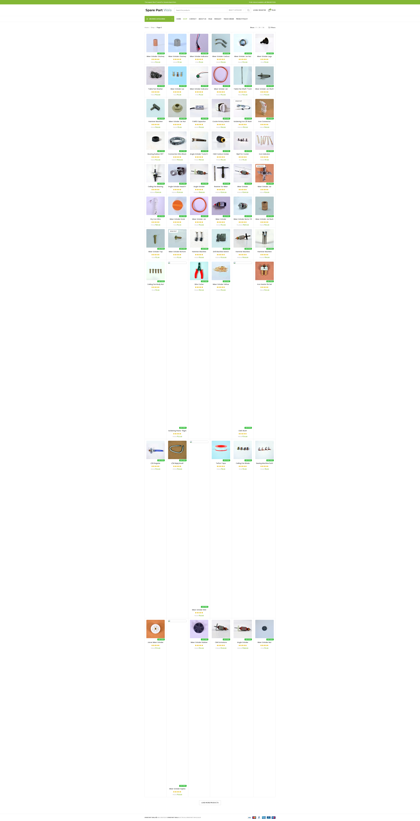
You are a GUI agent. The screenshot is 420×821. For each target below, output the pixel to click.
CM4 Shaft (242, 431)
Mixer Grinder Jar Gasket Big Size (221, 90)
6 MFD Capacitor (199, 121)
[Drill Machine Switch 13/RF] (221, 238)
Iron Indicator (264, 154)
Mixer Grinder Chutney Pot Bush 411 (155, 57)
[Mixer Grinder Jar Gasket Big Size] (221, 75)
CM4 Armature (221, 642)
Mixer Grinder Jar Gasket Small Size (199, 220)
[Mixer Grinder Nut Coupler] (264, 629)
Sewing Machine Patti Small (264, 464)
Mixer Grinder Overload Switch (221, 220)
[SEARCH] (248, 10)
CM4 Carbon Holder (221, 154)
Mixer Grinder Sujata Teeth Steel (177, 790)
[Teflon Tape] (221, 450)
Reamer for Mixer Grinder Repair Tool (221, 187)
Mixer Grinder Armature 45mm (242, 187)
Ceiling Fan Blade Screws (243, 464)
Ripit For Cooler (243, 154)
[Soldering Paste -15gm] (177, 344)
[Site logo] (158, 10)
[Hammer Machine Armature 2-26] (243, 238)
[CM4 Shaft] (243, 344)
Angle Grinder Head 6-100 (177, 187)
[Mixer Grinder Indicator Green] (199, 75)
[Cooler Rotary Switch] (221, 108)
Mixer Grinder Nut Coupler (264, 643)
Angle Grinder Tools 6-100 (199, 155)
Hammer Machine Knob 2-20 (155, 122)
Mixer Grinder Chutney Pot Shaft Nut (177, 57)
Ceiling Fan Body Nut (155, 284)
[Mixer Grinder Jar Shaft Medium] (264, 75)
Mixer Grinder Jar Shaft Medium (264, 90)
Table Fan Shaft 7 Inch (243, 89)
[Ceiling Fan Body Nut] (155, 271)
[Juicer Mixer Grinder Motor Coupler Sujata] (155, 629)
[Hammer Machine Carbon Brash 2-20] (199, 238)
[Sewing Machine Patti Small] (264, 450)
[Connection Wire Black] (177, 140)
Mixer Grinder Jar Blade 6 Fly (264, 187)
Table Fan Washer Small (155, 90)
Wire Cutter (199, 284)
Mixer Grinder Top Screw (155, 253)
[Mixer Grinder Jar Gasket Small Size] (199, 206)
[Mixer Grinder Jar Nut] (243, 43)
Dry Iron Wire (155, 219)
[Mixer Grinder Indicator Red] (199, 43)
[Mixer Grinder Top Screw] (155, 238)
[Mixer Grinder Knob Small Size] (177, 206)
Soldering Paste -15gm (177, 431)
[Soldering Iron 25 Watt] (243, 108)
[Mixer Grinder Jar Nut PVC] (177, 108)
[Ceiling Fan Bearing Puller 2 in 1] (155, 173)
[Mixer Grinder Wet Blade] (199, 523)
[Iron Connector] (264, 108)
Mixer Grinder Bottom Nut (177, 253)
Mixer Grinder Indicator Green (199, 90)
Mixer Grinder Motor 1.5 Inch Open (243, 220)
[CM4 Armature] (221, 629)
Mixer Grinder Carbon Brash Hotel (220, 57)
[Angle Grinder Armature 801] (199, 173)
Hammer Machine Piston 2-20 (264, 253)
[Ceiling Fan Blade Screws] (243, 450)
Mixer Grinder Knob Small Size (177, 220)
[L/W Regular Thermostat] (155, 450)
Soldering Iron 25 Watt (243, 121)
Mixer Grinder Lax (177, 89)
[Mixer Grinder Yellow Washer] (221, 271)
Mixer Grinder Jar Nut (242, 56)
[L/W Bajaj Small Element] (177, 450)
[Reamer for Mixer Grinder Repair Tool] (221, 173)
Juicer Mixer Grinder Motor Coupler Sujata (155, 643)
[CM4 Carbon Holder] (221, 140)
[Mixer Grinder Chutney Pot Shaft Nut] (177, 43)
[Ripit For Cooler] (243, 140)
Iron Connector (264, 121)
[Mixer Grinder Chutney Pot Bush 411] (155, 43)
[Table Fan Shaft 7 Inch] (243, 75)
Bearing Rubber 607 (155, 154)
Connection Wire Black (177, 154)
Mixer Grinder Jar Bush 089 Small (264, 220)
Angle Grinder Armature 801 (199, 187)
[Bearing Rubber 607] (155, 140)
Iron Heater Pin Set (264, 284)
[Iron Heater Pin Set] (264, 271)
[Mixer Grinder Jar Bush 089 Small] (264, 206)
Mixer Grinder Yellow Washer (221, 285)
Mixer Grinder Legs (264, 56)
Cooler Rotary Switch (220, 121)
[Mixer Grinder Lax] (177, 75)
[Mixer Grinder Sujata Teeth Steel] (177, 702)
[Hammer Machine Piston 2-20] (264, 238)
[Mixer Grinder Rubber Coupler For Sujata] (199, 629)
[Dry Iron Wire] (155, 206)
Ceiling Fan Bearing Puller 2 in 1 (155, 187)
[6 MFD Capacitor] (199, 108)
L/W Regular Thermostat (155, 464)
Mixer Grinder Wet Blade (199, 611)
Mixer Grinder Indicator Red (199, 57)
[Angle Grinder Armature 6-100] (243, 629)
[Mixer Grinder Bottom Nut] (177, 238)
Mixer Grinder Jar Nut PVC (177, 122)
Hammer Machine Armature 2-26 (243, 253)
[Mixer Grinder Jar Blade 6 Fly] (264, 173)
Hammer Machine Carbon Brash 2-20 (199, 253)
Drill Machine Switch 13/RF (221, 253)
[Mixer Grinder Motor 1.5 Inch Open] (243, 206)
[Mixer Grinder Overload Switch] (221, 206)
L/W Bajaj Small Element (177, 464)
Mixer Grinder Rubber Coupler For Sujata (199, 643)
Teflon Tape (221, 463)
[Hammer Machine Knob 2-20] (155, 108)
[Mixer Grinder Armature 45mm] (243, 173)
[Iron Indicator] (264, 140)
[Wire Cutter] (199, 271)
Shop (152, 27)
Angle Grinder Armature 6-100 (242, 643)
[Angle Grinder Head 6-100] (177, 173)
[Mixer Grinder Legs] (264, 43)
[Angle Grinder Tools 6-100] (199, 140)
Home (147, 27)
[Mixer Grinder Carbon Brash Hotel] (221, 43)
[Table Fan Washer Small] (155, 75)
